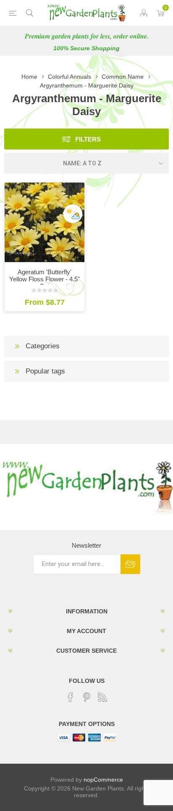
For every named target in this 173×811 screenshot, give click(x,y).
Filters (88, 139)
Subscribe (130, 564)
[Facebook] (70, 697)
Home (29, 76)
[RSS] (102, 697)
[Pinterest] (86, 697)
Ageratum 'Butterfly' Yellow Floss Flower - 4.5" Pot (44, 279)
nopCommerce (103, 779)
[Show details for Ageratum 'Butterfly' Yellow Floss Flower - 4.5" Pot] (44, 222)
